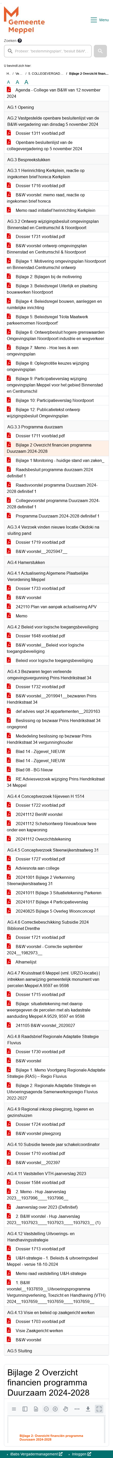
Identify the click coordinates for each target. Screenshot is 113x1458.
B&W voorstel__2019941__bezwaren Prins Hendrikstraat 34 (51, 699)
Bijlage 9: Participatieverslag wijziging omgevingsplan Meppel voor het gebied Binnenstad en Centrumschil (55, 385)
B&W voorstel (28, 597)
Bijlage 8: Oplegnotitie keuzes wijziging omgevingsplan (48, 366)
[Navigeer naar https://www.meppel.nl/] (24, 20)
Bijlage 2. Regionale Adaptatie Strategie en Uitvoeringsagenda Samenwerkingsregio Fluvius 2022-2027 (52, 1091)
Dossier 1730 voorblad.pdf (40, 1052)
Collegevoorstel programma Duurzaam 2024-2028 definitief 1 (53, 503)
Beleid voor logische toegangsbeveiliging (54, 660)
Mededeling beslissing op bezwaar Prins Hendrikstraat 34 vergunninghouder (49, 739)
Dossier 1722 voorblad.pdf (40, 805)
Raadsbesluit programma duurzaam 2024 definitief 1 (50, 472)
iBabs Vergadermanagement (34, 1454)
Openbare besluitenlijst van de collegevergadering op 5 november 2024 (44, 145)
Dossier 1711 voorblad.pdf (40, 436)
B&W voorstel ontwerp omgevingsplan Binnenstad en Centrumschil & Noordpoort (47, 249)
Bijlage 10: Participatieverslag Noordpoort (54, 400)
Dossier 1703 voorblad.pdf (40, 1321)
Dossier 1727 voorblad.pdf (40, 859)
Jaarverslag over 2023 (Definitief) (46, 1207)
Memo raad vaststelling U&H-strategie (50, 1273)
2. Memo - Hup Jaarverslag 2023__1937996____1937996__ (37, 1195)
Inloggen (79, 1454)
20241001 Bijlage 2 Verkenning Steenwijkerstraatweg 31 (41, 880)
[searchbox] (48, 51)
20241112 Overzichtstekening (43, 839)
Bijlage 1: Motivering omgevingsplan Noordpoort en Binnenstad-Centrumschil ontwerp (56, 264)
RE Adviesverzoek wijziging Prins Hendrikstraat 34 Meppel (56, 782)
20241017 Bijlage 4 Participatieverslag (51, 902)
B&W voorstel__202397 (37, 1162)
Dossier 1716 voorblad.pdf (40, 186)
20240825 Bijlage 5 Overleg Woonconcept (55, 911)
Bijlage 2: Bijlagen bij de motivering (48, 277)
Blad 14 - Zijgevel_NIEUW (40, 751)
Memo (21, 616)
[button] (100, 51)
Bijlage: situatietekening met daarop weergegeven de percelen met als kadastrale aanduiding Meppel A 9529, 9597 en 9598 (48, 1010)
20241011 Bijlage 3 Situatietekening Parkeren (58, 893)
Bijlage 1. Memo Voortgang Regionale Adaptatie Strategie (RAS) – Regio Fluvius (56, 1073)
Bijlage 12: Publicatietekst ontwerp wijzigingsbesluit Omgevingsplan (43, 412)
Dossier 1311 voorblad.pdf (40, 133)
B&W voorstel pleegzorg (38, 1133)
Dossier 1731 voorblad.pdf (40, 236)
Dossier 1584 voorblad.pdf (40, 1182)
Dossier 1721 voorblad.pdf (40, 937)
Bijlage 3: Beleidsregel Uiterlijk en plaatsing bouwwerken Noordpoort (52, 289)
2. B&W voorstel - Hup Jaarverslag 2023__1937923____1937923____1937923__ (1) (53, 1219)
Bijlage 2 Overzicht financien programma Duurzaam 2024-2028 (49, 448)
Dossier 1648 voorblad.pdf (40, 636)
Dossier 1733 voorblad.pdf (40, 588)
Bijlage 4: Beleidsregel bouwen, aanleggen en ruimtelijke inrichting (54, 304)
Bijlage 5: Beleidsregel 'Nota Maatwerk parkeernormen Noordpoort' (47, 320)
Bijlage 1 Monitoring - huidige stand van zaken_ (59, 460)
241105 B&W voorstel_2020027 (45, 1025)
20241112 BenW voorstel (39, 814)
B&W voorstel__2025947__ (41, 551)
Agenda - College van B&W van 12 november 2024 (53, 93)
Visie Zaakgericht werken (39, 1330)
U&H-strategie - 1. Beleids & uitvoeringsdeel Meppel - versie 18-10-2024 (52, 1261)
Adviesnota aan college (37, 868)
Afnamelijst (25, 962)
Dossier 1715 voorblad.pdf (40, 994)
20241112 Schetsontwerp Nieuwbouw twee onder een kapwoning (51, 826)
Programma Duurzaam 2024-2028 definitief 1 (57, 516)
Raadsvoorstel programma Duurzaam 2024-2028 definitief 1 (52, 488)
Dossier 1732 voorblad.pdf (40, 687)
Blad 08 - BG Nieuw (34, 770)
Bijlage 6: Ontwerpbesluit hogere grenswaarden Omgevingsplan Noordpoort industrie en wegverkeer (56, 335)
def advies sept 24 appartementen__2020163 (57, 711)
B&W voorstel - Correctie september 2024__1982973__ (45, 949)
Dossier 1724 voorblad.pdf (40, 1124)
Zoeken (10, 41)
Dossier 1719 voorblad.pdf (40, 542)
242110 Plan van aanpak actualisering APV (56, 607)
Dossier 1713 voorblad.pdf (40, 1249)
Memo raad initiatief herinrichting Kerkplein (55, 210)
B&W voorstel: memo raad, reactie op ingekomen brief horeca (46, 198)
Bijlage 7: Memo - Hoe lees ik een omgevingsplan (43, 351)
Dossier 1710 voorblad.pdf (40, 1153)
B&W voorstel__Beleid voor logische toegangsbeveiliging (45, 648)
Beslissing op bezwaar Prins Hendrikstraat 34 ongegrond (54, 723)
